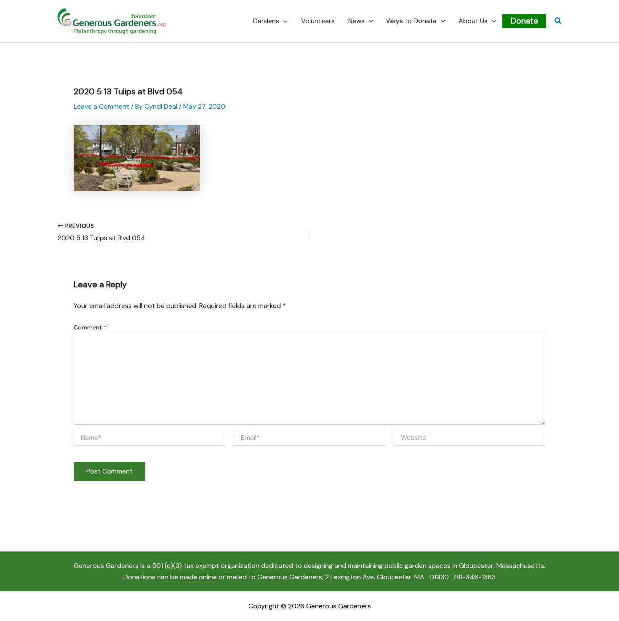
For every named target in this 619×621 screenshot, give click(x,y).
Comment (90, 327)
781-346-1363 (474, 577)
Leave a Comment (101, 106)
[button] (283, 21)
